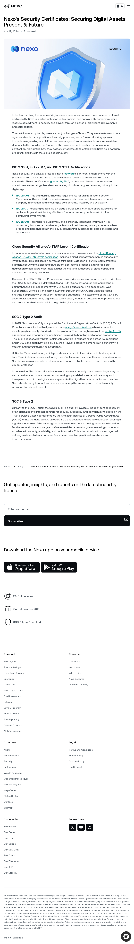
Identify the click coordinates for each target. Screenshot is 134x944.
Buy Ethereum (11, 861)
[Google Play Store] (59, 567)
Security (8, 761)
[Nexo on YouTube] (81, 827)
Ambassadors (11, 755)
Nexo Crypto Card (13, 690)
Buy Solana (10, 844)
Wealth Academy (13, 773)
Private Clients (11, 713)
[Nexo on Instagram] (89, 827)
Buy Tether (9, 832)
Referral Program (13, 725)
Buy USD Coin (11, 849)
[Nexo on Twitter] (72, 827)
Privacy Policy (76, 755)
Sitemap (8, 807)
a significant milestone (78, 327)
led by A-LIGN (113, 331)
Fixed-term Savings (14, 673)
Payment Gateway (78, 684)
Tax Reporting (11, 719)
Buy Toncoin (10, 855)
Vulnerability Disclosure (16, 778)
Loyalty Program (12, 708)
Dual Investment (12, 696)
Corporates (75, 661)
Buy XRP (8, 867)
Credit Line (9, 684)
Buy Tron (9, 838)
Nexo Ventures (76, 679)
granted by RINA (59, 181)
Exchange (9, 679)
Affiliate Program (12, 731)
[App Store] (22, 567)
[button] (126, 936)
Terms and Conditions (81, 749)
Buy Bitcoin (10, 826)
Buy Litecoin (10, 872)
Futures (8, 702)
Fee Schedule (76, 767)
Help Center (10, 790)
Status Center (11, 796)
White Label (75, 673)
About (7, 749)
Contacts (8, 802)
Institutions (74, 667)
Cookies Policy (76, 761)
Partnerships (10, 767)
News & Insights (12, 784)
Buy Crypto (10, 661)
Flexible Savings (12, 667)
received (69, 173)
